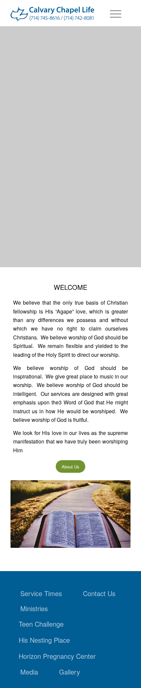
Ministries (34, 608)
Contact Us (99, 593)
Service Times (41, 593)
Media (29, 672)
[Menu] (112, 13)
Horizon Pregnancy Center (57, 656)
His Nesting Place (44, 640)
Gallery (69, 672)
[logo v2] (52, 14)
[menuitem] (112, 13)
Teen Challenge (41, 624)
